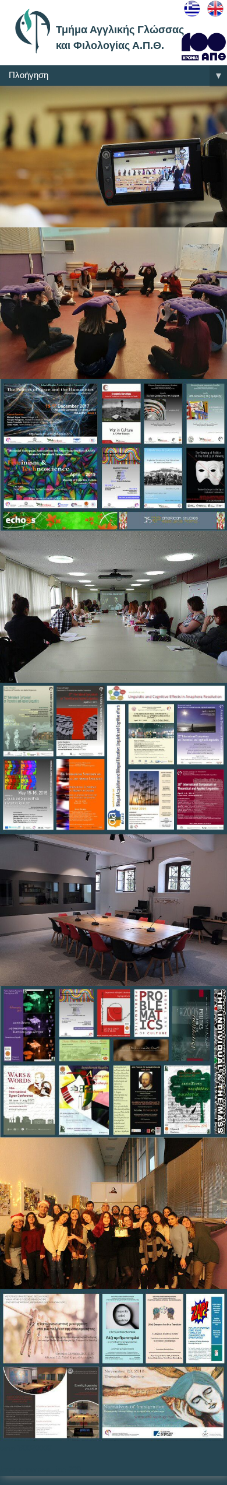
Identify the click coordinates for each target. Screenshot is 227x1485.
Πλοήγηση (116, 75)
